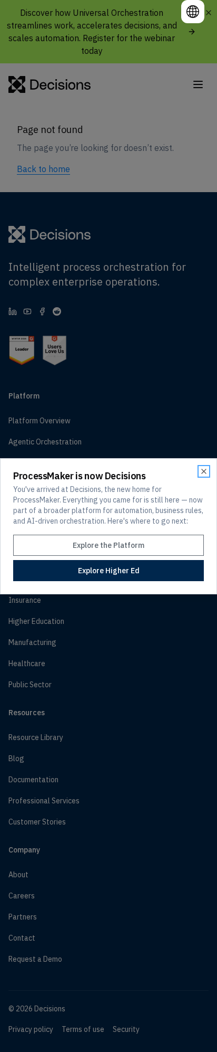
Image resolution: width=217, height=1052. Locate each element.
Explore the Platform (108, 545)
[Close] (204, 471)
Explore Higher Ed (109, 570)
